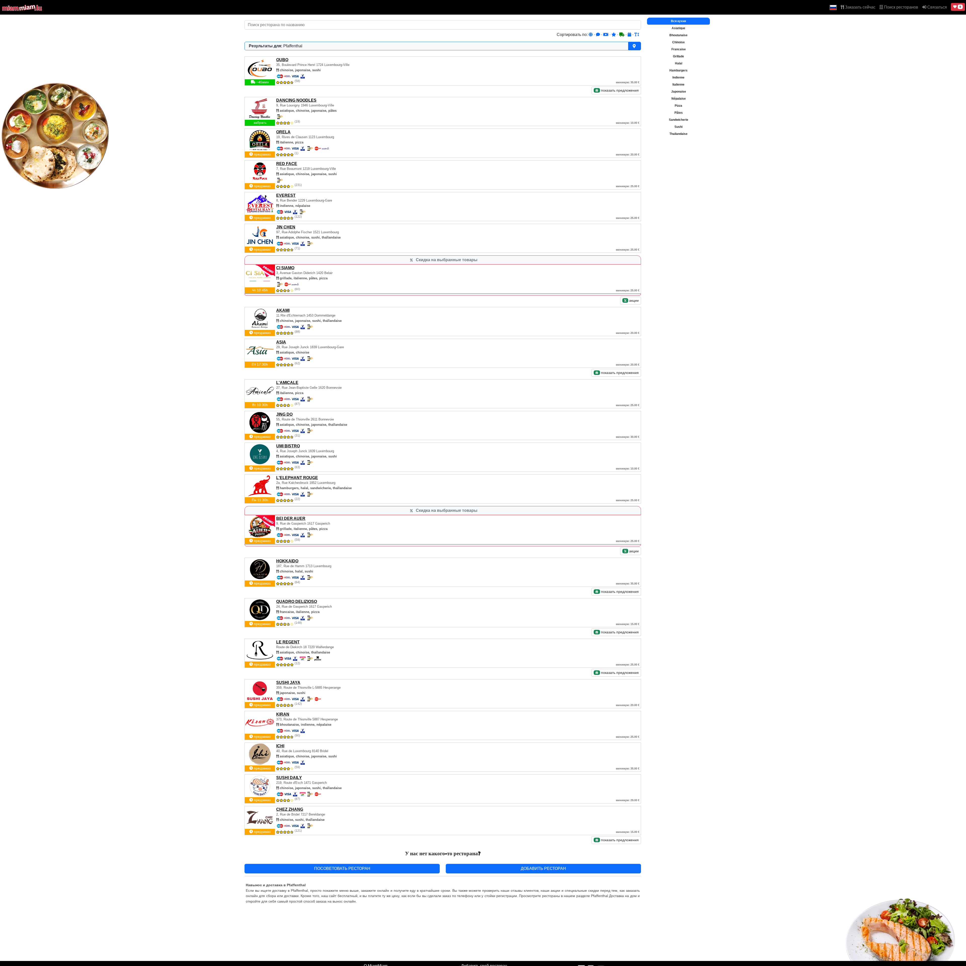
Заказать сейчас (859, 7)
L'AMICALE (287, 382)
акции (633, 300)
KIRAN (282, 714)
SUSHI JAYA (288, 682)
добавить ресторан (543, 868)
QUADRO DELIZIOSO (296, 601)
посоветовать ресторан (342, 868)
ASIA (281, 342)
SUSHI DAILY (289, 778)
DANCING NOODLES (296, 100)
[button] (833, 7)
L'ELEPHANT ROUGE (297, 478)
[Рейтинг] (614, 34)
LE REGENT (288, 642)
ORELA (283, 132)
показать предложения (619, 90)
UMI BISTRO (288, 446)
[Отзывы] (598, 34)
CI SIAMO (285, 268)
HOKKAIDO (287, 561)
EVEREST (286, 195)
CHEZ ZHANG (289, 809)
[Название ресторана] (636, 34)
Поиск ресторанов (900, 7)
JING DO (284, 414)
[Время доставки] (622, 34)
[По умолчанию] (591, 34)
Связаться (936, 7)
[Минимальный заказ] (606, 34)
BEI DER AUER (290, 518)
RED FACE (286, 164)
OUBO (282, 60)
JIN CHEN (285, 227)
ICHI (280, 746)
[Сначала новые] (630, 34)
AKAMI (283, 310)
